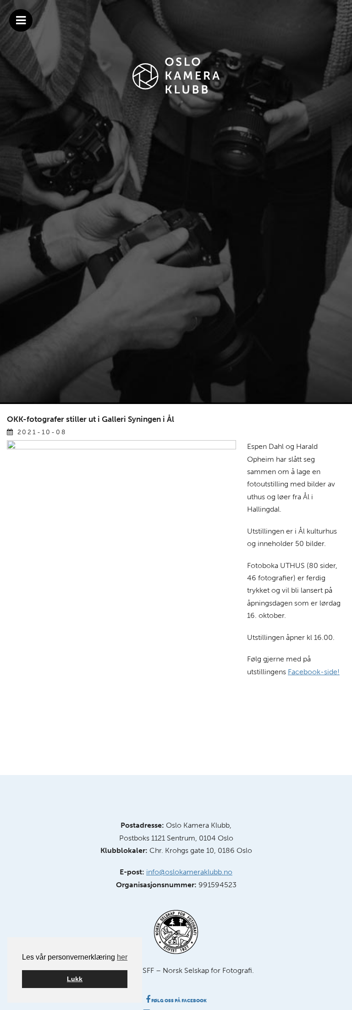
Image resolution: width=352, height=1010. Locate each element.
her (122, 957)
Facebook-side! (314, 671)
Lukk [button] (74, 979)
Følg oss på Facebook (178, 1001)
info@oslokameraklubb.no (189, 872)
